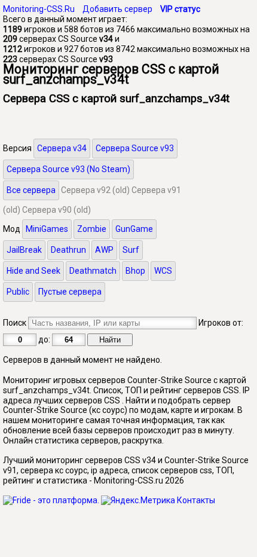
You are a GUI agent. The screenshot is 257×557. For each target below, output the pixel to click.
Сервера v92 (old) (95, 190)
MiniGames (47, 229)
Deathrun (68, 250)
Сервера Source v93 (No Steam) (68, 169)
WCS (163, 271)
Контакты (196, 500)
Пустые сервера (70, 291)
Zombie (91, 229)
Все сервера (31, 190)
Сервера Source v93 (135, 148)
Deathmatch (93, 271)
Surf (131, 250)
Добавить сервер (117, 9)
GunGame (134, 229)
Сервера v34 (62, 148)
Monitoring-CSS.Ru (39, 9)
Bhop (135, 271)
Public (18, 291)
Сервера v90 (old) (56, 210)
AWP (104, 250)
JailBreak (24, 250)
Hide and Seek (33, 271)
